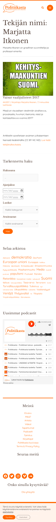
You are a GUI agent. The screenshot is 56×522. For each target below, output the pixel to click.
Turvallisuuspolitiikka (15, 286)
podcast (6, 274)
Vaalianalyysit (43, 289)
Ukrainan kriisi (8, 290)
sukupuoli (36, 279)
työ (41, 287)
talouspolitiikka (16, 283)
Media (40, 269)
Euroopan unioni (15, 262)
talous (6, 282)
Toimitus (28, 435)
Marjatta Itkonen (28, 102)
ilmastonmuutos (43, 265)
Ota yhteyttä (28, 492)
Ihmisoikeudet (27, 266)
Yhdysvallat (21, 293)
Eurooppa (33, 262)
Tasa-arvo (28, 282)
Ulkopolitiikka (20, 289)
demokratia (21, 257)
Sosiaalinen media (24, 279)
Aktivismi (6, 258)
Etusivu (28, 413)
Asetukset (23, 517)
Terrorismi (41, 282)
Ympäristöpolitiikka (11, 297)
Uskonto (32, 290)
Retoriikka (9, 278)
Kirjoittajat (28, 438)
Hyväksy (9, 517)
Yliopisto (37, 293)
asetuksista (8, 512)
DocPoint (37, 258)
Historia (6, 266)
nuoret (48, 270)
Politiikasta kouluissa (28, 442)
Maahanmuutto (26, 269)
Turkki (49, 283)
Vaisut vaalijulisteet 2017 (21, 97)
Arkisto (28, 420)
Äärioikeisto (25, 297)
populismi (16, 273)
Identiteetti (15, 266)
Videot (28, 424)
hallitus (42, 262)
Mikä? (28, 416)
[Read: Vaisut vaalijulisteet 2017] (28, 78)
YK (31, 294)
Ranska (38, 274)
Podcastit (28, 431)
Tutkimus (34, 286)
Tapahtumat (28, 427)
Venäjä (8, 293)
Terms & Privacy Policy (28, 446)
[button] (42, 8)
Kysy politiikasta (10, 270)
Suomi (46, 278)
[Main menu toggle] (50, 8)
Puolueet (29, 274)
